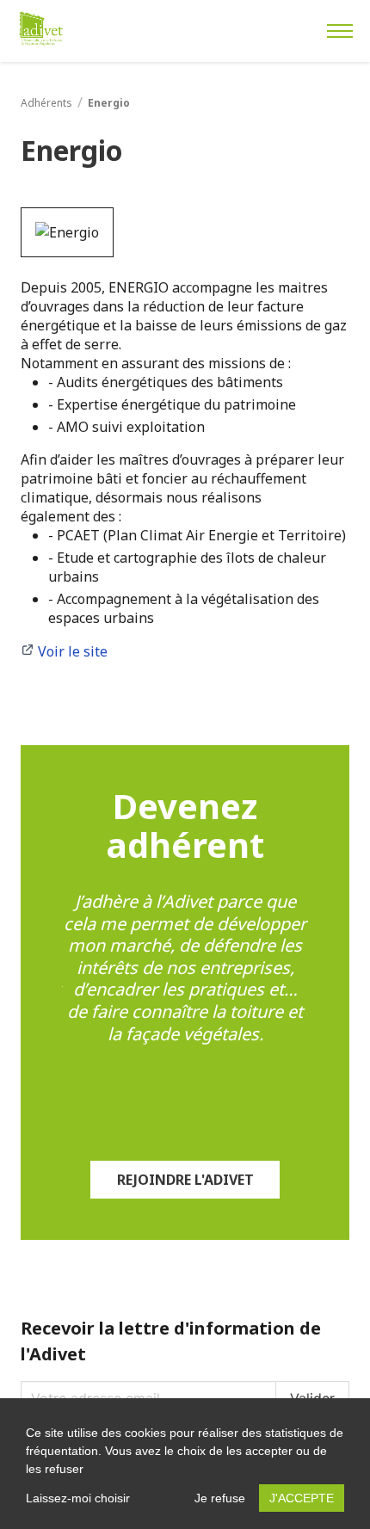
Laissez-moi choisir (78, 1498)
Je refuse (219, 1498)
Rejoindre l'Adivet (185, 1179)
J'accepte (301, 1498)
